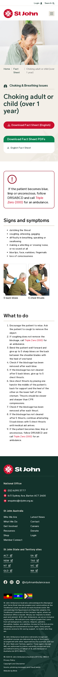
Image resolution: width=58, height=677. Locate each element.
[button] (34, 531)
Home (7, 68)
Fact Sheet (16, 70)
